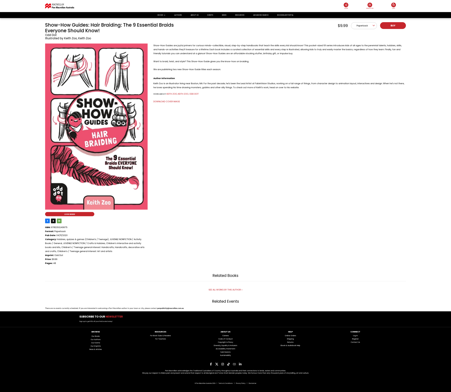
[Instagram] (223, 364)
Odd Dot (51, 35)
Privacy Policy (240, 383)
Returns (290, 342)
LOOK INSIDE (69, 214)
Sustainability (225, 355)
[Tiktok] (228, 364)
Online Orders (290, 335)
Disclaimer (252, 383)
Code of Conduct (225, 339)
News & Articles (95, 349)
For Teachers (160, 339)
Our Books (95, 336)
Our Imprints (96, 346)
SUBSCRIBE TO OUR (102, 316)
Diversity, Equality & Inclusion (225, 345)
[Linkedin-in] (240, 364)
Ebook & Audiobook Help (290, 345)
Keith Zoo (70, 38)
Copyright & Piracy (225, 342)
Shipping (290, 339)
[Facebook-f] (211, 364)
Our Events (95, 343)
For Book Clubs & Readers (160, 335)
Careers (225, 335)
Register (355, 339)
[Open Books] (164, 15)
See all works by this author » (225, 289)
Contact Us (355, 342)
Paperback (362, 25)
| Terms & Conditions (225, 383)
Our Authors (96, 339)
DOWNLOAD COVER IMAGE (166, 101)
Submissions (225, 352)
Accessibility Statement (225, 349)
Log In (355, 335)
